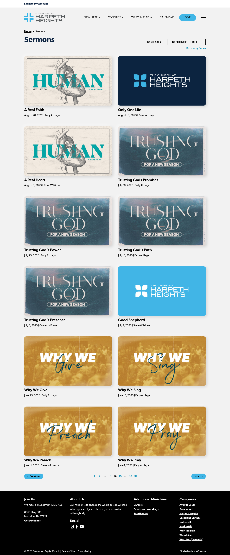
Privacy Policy (84, 551)
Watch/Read (140, 17)
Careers (138, 505)
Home (27, 31)
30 (130, 476)
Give (188, 17)
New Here (90, 17)
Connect (114, 17)
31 (135, 476)
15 (120, 476)
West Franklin (187, 531)
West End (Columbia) (191, 539)
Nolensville (185, 522)
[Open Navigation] (203, 17)
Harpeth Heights (188, 513)
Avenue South (187, 505)
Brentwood (185, 509)
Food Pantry (141, 513)
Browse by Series (196, 48)
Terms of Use (68, 551)
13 (109, 476)
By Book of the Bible (185, 42)
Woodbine (185, 535)
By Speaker (154, 42)
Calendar (167, 17)
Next (197, 476)
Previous (35, 476)
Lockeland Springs (189, 518)
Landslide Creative (196, 551)
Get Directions (32, 521)
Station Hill (185, 526)
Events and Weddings (146, 509)
